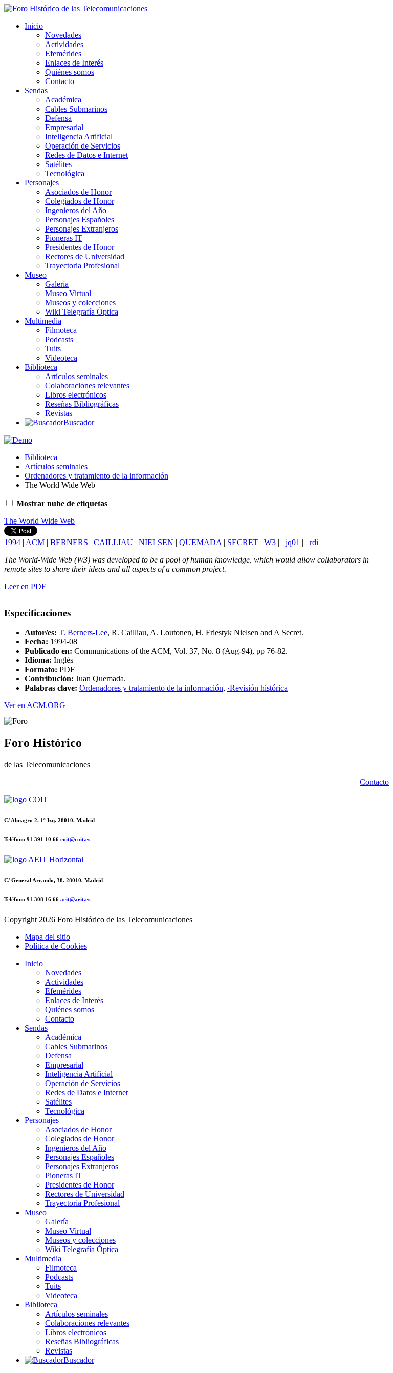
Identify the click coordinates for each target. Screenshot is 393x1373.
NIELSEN (156, 542)
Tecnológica (64, 173)
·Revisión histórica (257, 687)
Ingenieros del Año (75, 210)
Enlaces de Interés (74, 62)
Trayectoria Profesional (82, 265)
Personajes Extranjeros (81, 228)
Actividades (64, 44)
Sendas (36, 90)
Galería (57, 284)
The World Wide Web (39, 520)
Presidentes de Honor (79, 247)
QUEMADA (200, 542)
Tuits (53, 348)
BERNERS (69, 542)
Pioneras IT (63, 238)
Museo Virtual (68, 293)
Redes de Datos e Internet (86, 155)
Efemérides (63, 53)
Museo (36, 275)
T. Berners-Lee (83, 632)
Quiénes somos (69, 72)
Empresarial (64, 127)
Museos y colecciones (80, 302)
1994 (12, 542)
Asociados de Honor (78, 192)
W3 (270, 542)
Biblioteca (41, 367)
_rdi (311, 542)
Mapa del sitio (47, 936)
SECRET (242, 542)
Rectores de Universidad (84, 256)
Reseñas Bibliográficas (82, 404)
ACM (35, 542)
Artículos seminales (76, 376)
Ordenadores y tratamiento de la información (96, 475)
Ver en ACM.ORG (35, 705)
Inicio (34, 26)
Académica (63, 99)
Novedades (63, 35)
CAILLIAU (113, 542)
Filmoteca (61, 330)
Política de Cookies (56, 946)
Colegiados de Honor (79, 201)
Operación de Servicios (82, 145)
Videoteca (61, 357)
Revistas (58, 413)
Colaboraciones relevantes (87, 385)
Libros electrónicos (75, 394)
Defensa (58, 118)
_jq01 (290, 542)
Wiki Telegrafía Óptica (81, 311)
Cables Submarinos (76, 109)
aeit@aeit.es (75, 899)
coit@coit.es (75, 839)
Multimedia (43, 321)
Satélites (58, 164)
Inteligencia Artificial (79, 136)
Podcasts (59, 339)
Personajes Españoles (79, 219)
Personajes (42, 182)
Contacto (59, 81)
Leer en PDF (25, 586)
